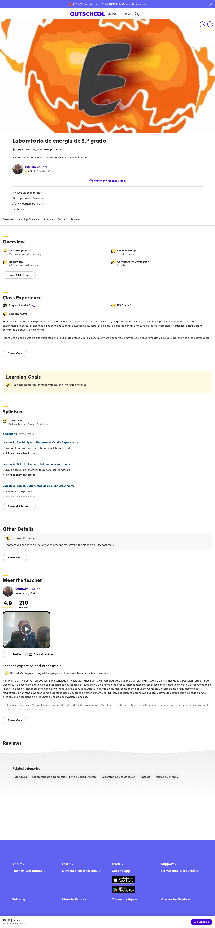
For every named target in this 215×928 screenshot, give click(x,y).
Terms (135, 4)
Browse (112, 13)
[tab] (8, 219)
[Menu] (143, 14)
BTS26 (113, 4)
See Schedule (201, 921)
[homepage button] (87, 14)
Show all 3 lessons (19, 506)
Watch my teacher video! (110, 180)
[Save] (210, 24)
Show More (15, 353)
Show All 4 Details (19, 275)
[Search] (137, 14)
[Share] (202, 24)
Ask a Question (43, 654)
